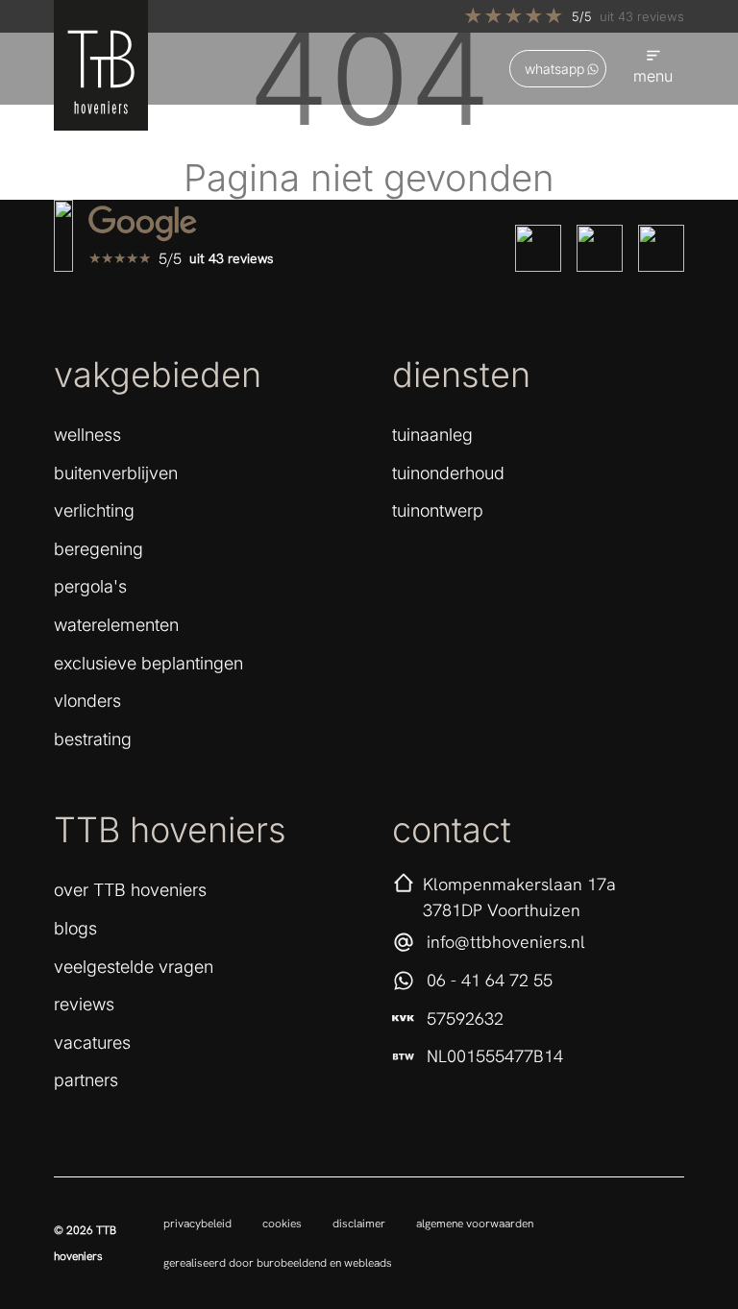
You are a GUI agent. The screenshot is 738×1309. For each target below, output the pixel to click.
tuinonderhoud (448, 473)
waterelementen (116, 625)
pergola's (90, 586)
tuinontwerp (437, 510)
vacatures (92, 1042)
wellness (87, 434)
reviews (84, 1004)
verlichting (94, 510)
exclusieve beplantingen (148, 663)
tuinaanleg (432, 434)
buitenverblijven (116, 473)
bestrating (93, 739)
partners (86, 1080)
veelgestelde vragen (133, 967)
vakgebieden (157, 374)
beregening (98, 549)
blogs (75, 928)
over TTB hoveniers (130, 890)
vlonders (87, 701)
